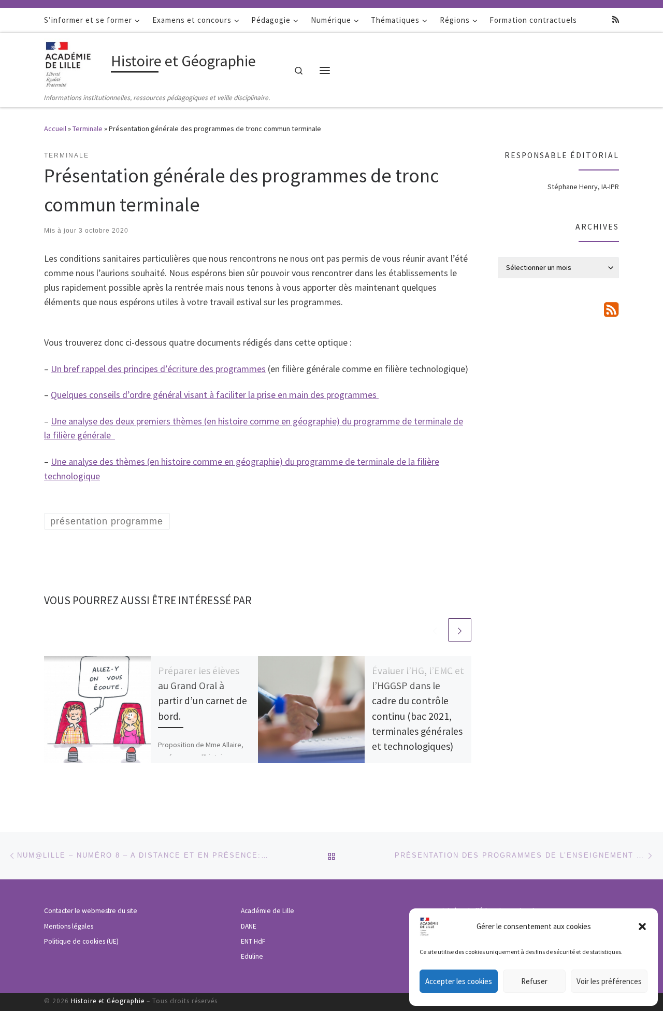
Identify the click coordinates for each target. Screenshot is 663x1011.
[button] (642, 926)
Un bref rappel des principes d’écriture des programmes (158, 369)
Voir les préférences (609, 981)
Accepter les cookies (458, 981)
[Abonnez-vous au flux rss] (615, 19)
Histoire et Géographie (108, 1000)
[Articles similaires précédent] (434, 630)
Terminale (88, 128)
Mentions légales (68, 926)
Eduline (252, 956)
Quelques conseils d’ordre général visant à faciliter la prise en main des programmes (215, 395)
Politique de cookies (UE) (81, 941)
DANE (248, 926)
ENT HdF (253, 941)
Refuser (534, 981)
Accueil (55, 128)
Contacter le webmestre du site (90, 910)
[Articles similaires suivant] (459, 630)
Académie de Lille (267, 910)
